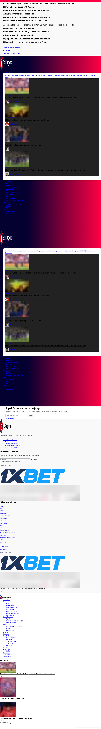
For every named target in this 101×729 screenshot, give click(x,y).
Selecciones (6, 653)
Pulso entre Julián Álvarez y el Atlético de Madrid (26, 10)
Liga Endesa (3, 542)
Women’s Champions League (7, 532)
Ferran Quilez (13, 101)
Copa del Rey (80, 75)
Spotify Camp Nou (8, 636)
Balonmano (22, 75)
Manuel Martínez (14, 174)
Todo (6, 75)
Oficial (11, 643)
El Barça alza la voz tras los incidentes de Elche (25, 21)
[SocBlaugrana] (6, 62)
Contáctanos (3, 549)
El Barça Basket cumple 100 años (18, 7)
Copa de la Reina (70, 75)
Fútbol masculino (4, 508)
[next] (6, 177)
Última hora (3, 506)
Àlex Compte (13, 124)
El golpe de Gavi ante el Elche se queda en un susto (26, 17)
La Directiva (9, 639)
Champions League (58, 75)
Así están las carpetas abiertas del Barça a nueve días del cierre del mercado (38, 3)
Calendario (49, 75)
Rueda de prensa (11, 638)
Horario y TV (10, 615)
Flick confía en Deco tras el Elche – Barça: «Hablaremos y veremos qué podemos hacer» (45, 170)
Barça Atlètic (41, 75)
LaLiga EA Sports (4, 520)
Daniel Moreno (13, 149)
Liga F (1, 527)
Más (1, 544)
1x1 (10, 75)
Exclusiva (9, 645)
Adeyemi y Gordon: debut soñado (18, 14)
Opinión (5, 647)
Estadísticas (6, 649)
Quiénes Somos (4, 546)
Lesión (8, 651)
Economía (6, 634)
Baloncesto (15, 75)
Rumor (1, 510)
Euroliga (2, 539)
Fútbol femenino (4, 525)
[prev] (5, 177)
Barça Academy (31, 75)
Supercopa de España (5, 523)
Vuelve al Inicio (10, 418)
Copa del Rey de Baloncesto (7, 537)
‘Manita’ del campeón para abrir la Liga (23, 145)
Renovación (12, 641)
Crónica (5, 632)
